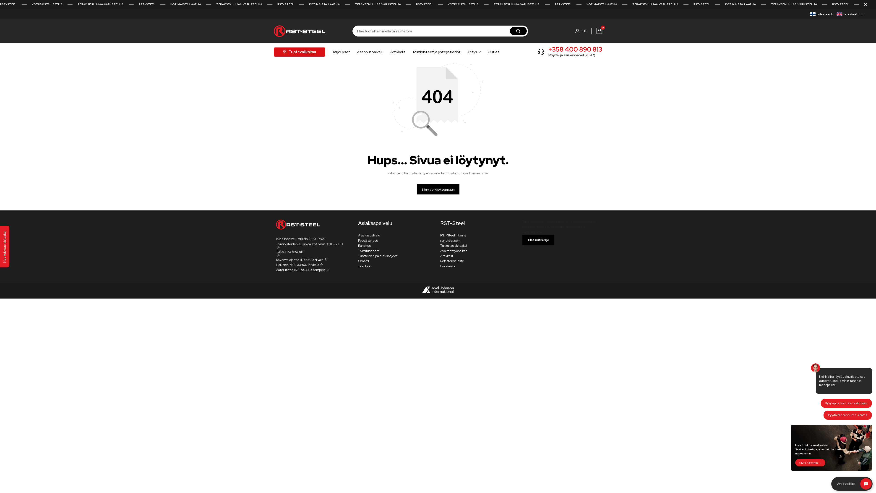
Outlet (493, 52)
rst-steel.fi (825, 14)
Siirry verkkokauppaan (438, 189)
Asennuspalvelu (370, 52)
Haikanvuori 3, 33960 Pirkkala (297, 265)
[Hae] (518, 31)
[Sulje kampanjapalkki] (868, 4)
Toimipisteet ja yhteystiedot (436, 52)
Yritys (472, 52)
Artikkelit (397, 52)
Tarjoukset (341, 52)
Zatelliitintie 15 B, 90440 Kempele (301, 270)
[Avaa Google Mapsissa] (278, 247)
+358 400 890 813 (575, 49)
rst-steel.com (854, 14)
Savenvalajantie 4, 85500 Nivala (299, 260)
